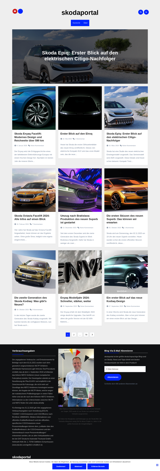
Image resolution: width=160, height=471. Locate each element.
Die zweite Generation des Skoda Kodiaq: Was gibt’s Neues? (30, 301)
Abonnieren (112, 377)
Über (86, 23)
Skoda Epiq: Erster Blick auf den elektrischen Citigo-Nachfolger (124, 137)
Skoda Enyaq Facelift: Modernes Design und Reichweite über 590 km (29, 137)
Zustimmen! (60, 466)
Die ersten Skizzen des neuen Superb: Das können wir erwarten (125, 219)
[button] (145, 56)
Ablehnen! (78, 466)
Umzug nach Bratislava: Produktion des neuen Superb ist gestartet (79, 219)
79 (86, 335)
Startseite (76, 23)
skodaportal (80, 12)
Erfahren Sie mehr (98, 466)
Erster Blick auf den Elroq (76, 133)
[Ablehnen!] (157, 465)
